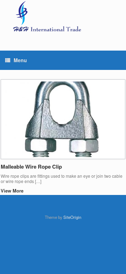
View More (13, 190)
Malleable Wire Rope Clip (31, 166)
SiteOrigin (72, 217)
